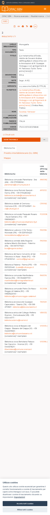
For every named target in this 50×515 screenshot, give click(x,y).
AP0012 (44, 190)
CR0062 (44, 203)
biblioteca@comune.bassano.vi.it (18, 333)
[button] (19, 26)
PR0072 (45, 265)
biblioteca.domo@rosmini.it (16, 320)
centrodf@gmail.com (26, 259)
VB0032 (44, 313)
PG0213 (44, 254)
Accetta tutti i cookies (25, 504)
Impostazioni (19, 497)
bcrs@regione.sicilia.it (14, 248)
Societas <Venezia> (27, 112)
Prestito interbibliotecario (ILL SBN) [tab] (21, 153)
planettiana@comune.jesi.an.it (17, 185)
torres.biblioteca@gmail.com (17, 235)
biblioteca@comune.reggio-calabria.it (20, 296)
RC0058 (44, 289)
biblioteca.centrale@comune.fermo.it (20, 195)
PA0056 (44, 230)
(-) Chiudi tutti (8, 135)
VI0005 (44, 326)
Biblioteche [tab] (9, 148)
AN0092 (45, 180)
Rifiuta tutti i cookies (25, 510)
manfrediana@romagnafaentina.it (19, 280)
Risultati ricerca (37, 16)
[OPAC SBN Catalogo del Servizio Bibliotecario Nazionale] (5, 9)
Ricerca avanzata (21, 16)
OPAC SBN (6, 16)
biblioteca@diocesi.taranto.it (25, 307)
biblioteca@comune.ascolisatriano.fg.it (21, 222)
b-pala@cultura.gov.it (25, 267)
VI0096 (44, 342)
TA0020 (44, 302)
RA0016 (44, 275)
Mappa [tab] (7, 158)
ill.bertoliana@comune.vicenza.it (18, 349)
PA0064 (44, 241)
